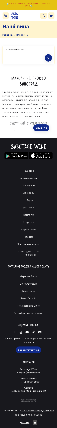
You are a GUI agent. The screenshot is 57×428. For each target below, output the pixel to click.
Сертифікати (28, 229)
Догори (24, 422)
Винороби (29, 192)
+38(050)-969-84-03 (28, 372)
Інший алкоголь (28, 178)
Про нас (28, 236)
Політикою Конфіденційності (38, 410)
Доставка (28, 207)
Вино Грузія (28, 291)
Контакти (28, 214)
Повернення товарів (28, 244)
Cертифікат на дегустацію (28, 313)
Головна (7, 34)
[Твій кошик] (51, 15)
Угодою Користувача (30, 414)
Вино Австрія (28, 298)
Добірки (28, 200)
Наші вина (28, 170)
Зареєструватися (28, 350)
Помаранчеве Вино (28, 305)
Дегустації (28, 222)
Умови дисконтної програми (28, 253)
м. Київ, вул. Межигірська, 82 (28, 391)
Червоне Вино (28, 276)
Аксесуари (28, 185)
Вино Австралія (28, 283)
